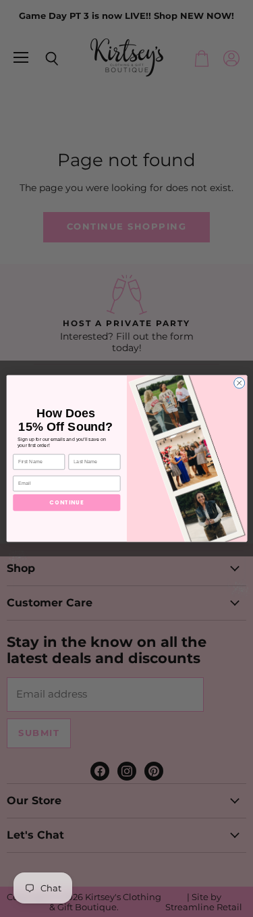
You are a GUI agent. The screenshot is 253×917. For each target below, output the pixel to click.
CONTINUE (66, 502)
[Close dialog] (238, 382)
